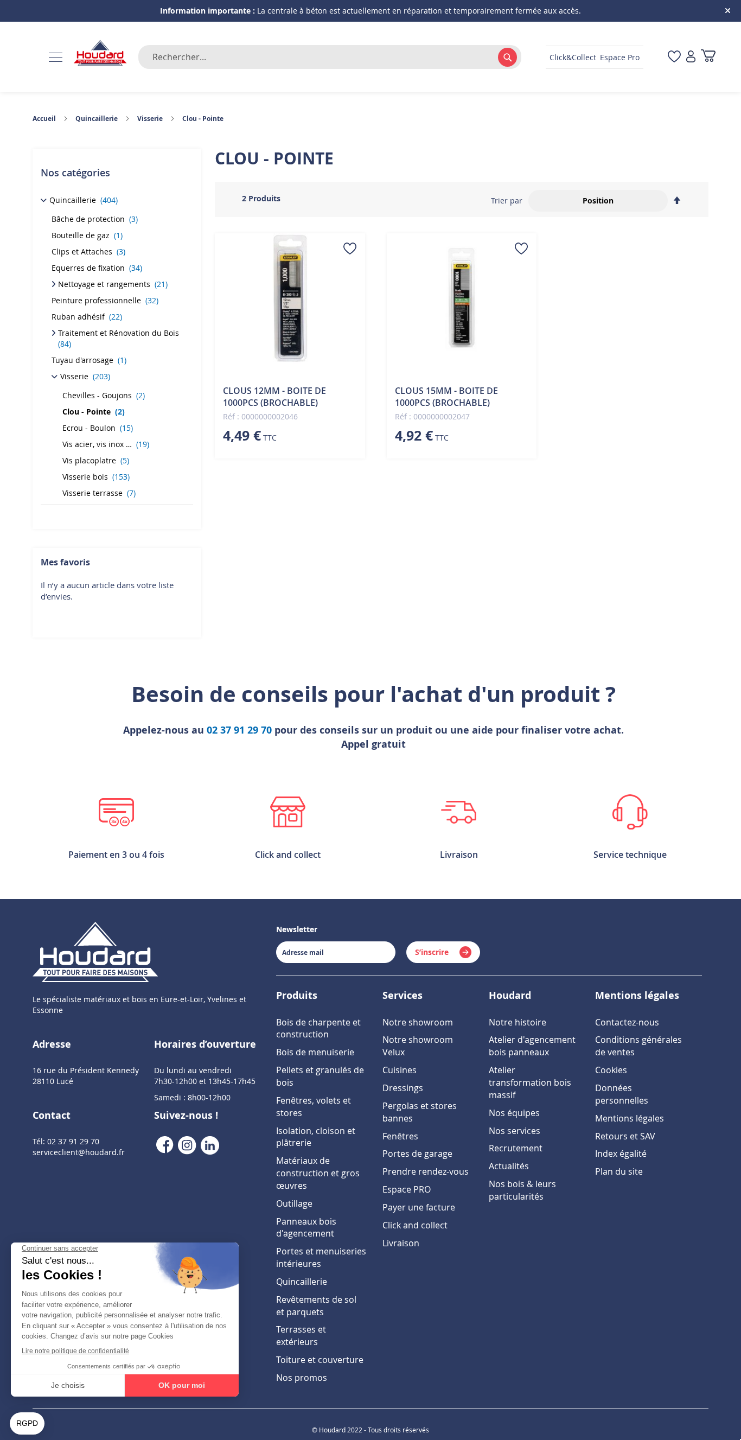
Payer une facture (418, 1207)
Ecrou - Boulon (97, 428)
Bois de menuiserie (315, 1052)
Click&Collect (573, 57)
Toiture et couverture (319, 1360)
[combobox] (329, 57)
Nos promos (301, 1378)
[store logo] (100, 53)
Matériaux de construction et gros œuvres (318, 1173)
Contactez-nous (627, 1022)
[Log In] (690, 57)
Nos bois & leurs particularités (522, 1190)
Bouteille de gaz (87, 235)
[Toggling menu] (55, 57)
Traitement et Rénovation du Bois (119, 338)
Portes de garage (417, 1153)
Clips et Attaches (88, 251)
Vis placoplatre (95, 460)
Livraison (400, 1243)
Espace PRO (406, 1189)
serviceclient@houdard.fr (79, 1152)
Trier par (506, 200)
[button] (350, 248)
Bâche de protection (95, 219)
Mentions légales (629, 1118)
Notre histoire (517, 1022)
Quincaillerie (83, 200)
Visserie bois (96, 476)
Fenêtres (400, 1136)
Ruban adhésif (87, 316)
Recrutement (515, 1148)
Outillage (294, 1203)
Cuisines (399, 1070)
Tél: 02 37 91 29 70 (66, 1141)
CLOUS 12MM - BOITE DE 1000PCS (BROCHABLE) (274, 397)
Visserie (85, 376)
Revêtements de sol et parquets (316, 1306)
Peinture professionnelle (105, 300)
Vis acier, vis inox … (105, 444)
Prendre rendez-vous (425, 1171)
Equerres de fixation (97, 268)
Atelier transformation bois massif (530, 1082)
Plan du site (619, 1171)
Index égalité (621, 1153)
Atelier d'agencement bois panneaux (532, 1046)
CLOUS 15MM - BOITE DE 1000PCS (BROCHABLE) (446, 397)
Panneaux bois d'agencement (306, 1227)
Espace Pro (620, 57)
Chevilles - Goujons (103, 395)
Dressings (402, 1088)
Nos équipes (514, 1113)
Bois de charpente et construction (318, 1028)
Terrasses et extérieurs (301, 1335)
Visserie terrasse (99, 493)
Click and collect (415, 1225)
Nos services (514, 1131)
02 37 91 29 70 (239, 730)
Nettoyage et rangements (113, 284)
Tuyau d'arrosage (89, 360)
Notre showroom (417, 1022)
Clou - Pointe (93, 411)
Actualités (509, 1166)
